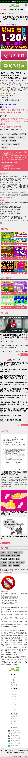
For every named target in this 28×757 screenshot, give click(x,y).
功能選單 (11, 9)
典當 (10, 566)
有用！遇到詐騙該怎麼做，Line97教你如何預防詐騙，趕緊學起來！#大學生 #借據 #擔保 (14, 383)
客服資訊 (14, 685)
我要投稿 (14, 723)
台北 (20, 552)
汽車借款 (4, 141)
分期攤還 (4, 147)
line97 (26, 366)
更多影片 (24, 355)
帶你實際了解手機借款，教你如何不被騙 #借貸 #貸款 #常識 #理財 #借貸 (14, 403)
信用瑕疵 (15, 134)
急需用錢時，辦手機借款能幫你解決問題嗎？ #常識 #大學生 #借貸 (14, 390)
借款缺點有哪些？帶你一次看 (10, 415)
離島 (14, 707)
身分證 (8, 556)
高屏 (14, 701)
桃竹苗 (14, 694)
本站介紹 (14, 677)
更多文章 (6, 543)
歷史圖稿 (14, 709)
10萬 (2, 556)
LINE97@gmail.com (6, 572)
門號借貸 (16, 566)
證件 (18, 556)
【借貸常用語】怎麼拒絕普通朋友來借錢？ (14, 537)
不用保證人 (20, 137)
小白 (8, 134)
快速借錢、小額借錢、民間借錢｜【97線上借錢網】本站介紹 (14, 669)
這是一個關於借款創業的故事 (10, 420)
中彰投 (14, 696)
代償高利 (4, 559)
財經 (14, 359)
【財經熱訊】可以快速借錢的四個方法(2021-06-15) (14, 513)
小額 (15, 552)
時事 (9, 359)
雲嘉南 (14, 699)
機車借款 (13, 141)
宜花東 (14, 704)
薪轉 (13, 556)
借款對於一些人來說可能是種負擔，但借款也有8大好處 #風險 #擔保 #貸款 (14, 410)
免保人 (4, 137)
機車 (17, 559)
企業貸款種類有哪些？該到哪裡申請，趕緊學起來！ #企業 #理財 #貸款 (14, 377)
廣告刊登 (14, 682)
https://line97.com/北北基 (8, 104)
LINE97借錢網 (15, 730)
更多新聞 (24, 425)
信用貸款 (16, 144)
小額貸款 (4, 566)
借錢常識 (14, 718)
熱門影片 (14, 721)
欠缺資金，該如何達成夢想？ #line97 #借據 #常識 (14, 370)
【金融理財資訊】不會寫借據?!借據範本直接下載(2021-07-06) (14, 473)
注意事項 (14, 680)
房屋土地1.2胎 (6, 144)
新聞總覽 (14, 716)
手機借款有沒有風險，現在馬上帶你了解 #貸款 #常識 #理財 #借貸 (14, 396)
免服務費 (23, 134)
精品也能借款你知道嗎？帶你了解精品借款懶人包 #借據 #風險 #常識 (14, 336)
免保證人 (11, 137)
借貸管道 (4, 14)
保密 (2, 552)
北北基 (3, 9)
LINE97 (26, 339)
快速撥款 (4, 562)
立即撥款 (11, 559)
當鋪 (22, 562)
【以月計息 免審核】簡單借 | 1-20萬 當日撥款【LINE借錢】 (14, 5)
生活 (18, 359)
